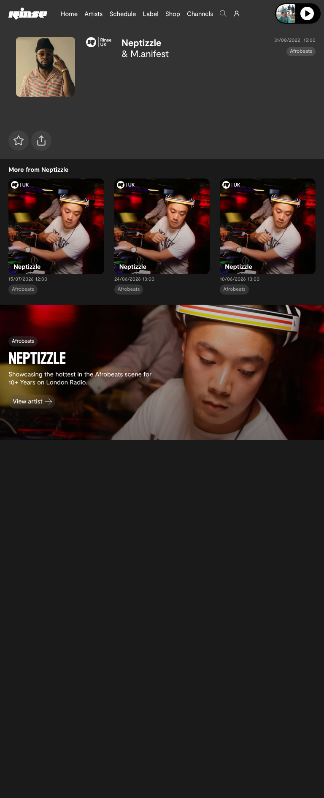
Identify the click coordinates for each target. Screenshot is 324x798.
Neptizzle (142, 42)
